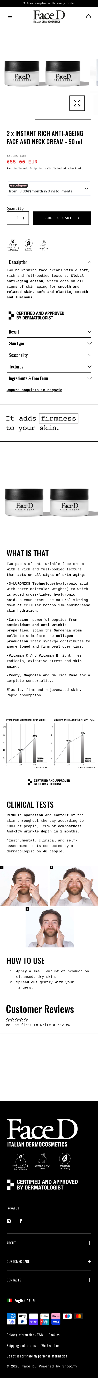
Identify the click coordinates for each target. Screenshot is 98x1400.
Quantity (15, 209)
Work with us (50, 1345)
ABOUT (11, 1242)
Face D (28, 1366)
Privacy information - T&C (25, 1334)
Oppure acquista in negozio (34, 390)
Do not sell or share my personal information (37, 1355)
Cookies (54, 1334)
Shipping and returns (21, 1345)
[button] (10, 16)
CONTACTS (14, 1279)
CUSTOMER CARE (18, 1261)
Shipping (36, 168)
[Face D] (49, 16)
